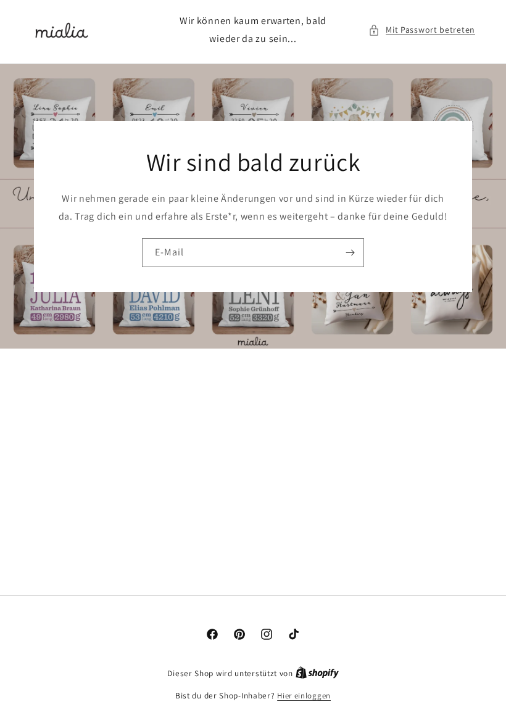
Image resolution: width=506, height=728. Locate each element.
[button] (421, 30)
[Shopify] (317, 673)
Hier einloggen (304, 695)
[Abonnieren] (349, 252)
